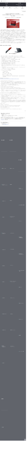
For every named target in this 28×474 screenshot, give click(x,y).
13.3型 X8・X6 (3, 233)
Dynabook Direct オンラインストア (19, 4)
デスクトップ (11, 265)
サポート (6, 4)
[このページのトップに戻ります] (25, 440)
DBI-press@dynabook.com (6, 124)
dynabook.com (2, 119)
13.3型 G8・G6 (3, 249)
